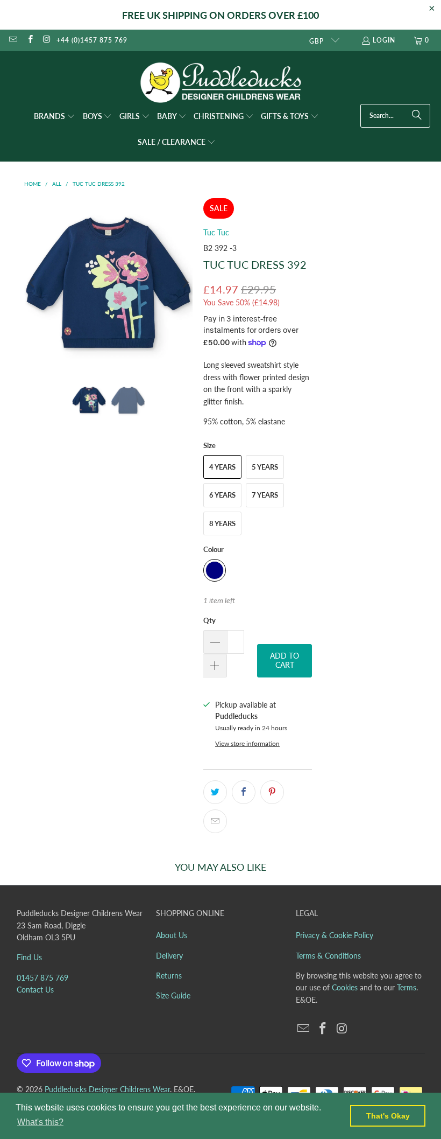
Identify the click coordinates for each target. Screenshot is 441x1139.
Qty (209, 620)
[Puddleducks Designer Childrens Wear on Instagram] (46, 40)
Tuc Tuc (216, 232)
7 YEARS (265, 495)
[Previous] (32, 282)
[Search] (416, 116)
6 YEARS (222, 495)
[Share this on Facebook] (243, 792)
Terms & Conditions (328, 955)
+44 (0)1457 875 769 (91, 40)
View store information (247, 743)
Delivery (169, 955)
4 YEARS (222, 467)
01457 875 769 (42, 977)
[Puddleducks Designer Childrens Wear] (220, 82)
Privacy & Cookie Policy (334, 935)
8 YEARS (222, 523)
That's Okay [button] (388, 1116)
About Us (171, 935)
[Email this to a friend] (215, 821)
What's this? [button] (40, 1122)
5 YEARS (265, 467)
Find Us (29, 957)
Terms (406, 987)
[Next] (184, 282)
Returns (169, 975)
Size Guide (173, 995)
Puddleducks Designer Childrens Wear (107, 1089)
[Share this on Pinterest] (272, 792)
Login (384, 40)
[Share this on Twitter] (215, 792)
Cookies (345, 987)
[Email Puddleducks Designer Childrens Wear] (12, 40)
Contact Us (35, 989)
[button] (54, 117)
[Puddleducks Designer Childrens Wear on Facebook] (29, 40)
